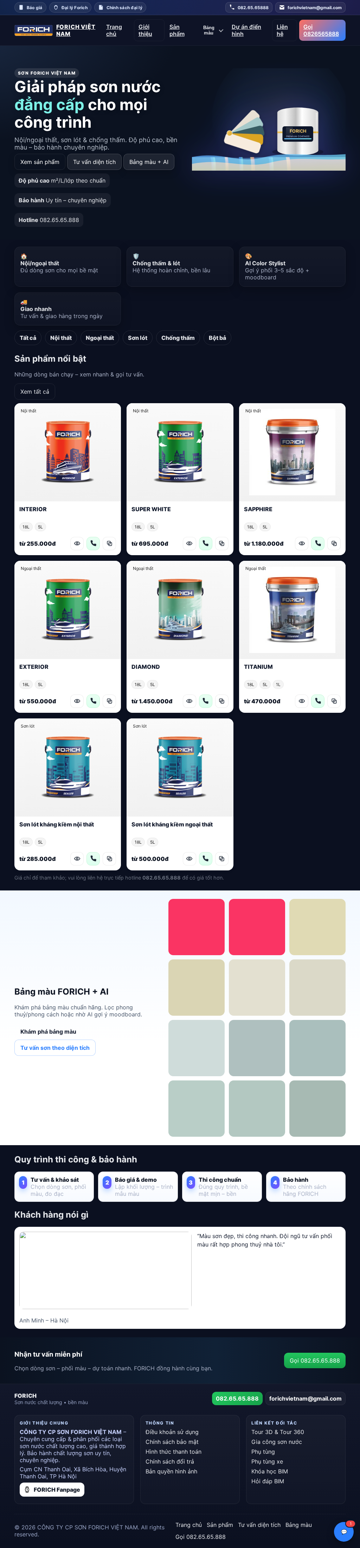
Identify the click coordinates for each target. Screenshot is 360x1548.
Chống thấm (178, 337)
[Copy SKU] (109, 543)
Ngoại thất (100, 337)
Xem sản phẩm (39, 161)
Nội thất (61, 337)
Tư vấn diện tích (94, 161)
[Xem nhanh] (77, 543)
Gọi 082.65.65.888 (315, 1360)
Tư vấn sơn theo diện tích (55, 1047)
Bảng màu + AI (148, 161)
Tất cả (28, 337)
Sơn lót (137, 337)
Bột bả (217, 337)
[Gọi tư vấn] (93, 543)
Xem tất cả (34, 391)
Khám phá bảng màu (48, 1031)
